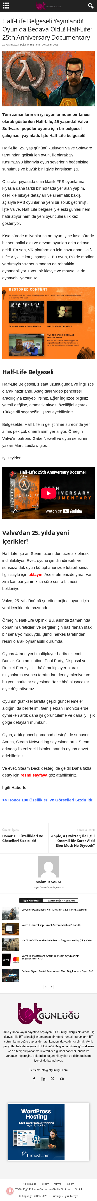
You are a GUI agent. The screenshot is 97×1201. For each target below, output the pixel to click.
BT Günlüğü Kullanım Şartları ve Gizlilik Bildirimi (42, 1189)
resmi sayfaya (34, 775)
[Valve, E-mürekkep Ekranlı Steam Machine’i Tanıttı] (10, 929)
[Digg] (48, 816)
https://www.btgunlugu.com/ (49, 887)
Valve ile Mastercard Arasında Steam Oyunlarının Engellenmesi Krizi (50, 957)
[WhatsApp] (58, 816)
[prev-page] (46, 986)
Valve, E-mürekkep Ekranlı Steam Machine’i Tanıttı (51, 925)
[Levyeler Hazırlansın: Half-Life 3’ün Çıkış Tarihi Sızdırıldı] (10, 913)
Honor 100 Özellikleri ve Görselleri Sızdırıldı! (22, 838)
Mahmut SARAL (49, 882)
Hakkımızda (29, 1183)
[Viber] (79, 816)
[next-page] (51, 986)
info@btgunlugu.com (54, 1070)
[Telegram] (69, 816)
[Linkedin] (6, 816)
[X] (17, 816)
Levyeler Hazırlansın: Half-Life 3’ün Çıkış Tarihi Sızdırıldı (54, 909)
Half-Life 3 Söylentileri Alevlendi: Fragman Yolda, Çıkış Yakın (57, 940)
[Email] (89, 816)
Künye (57, 1183)
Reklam (70, 1183)
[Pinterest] (37, 816)
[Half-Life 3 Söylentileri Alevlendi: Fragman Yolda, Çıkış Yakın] (10, 944)
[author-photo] (48, 866)
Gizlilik (79, 1189)
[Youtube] (62, 1079)
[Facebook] (27, 816)
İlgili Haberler (31, 900)
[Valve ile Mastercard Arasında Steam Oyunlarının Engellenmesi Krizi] (10, 960)
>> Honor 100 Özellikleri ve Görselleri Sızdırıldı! (48, 800)
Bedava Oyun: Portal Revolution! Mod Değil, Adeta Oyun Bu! (57, 971)
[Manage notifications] (10, 1191)
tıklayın (35, 574)
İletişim (45, 1183)
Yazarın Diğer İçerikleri (60, 900)
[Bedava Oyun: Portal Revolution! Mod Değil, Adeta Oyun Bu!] (10, 975)
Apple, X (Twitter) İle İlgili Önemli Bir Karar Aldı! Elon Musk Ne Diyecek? (73, 841)
